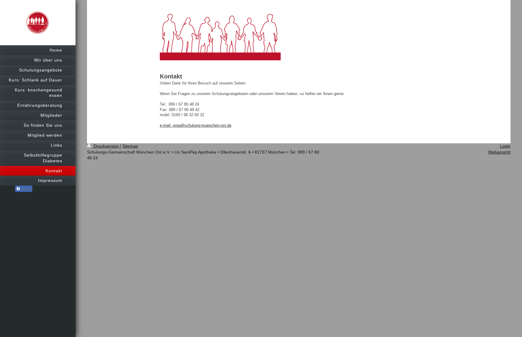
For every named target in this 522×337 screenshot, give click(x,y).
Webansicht (499, 152)
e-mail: (166, 125)
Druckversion (106, 146)
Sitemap (130, 146)
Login (505, 146)
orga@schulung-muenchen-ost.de (202, 125)
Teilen (25, 189)
